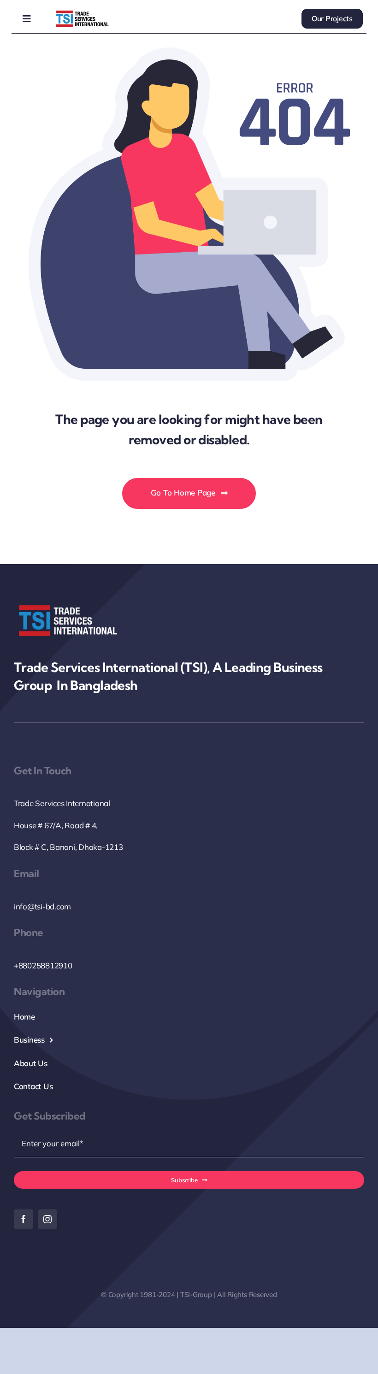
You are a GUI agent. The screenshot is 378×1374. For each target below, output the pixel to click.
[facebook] (23, 1219)
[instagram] (47, 1219)
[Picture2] (82, 12)
